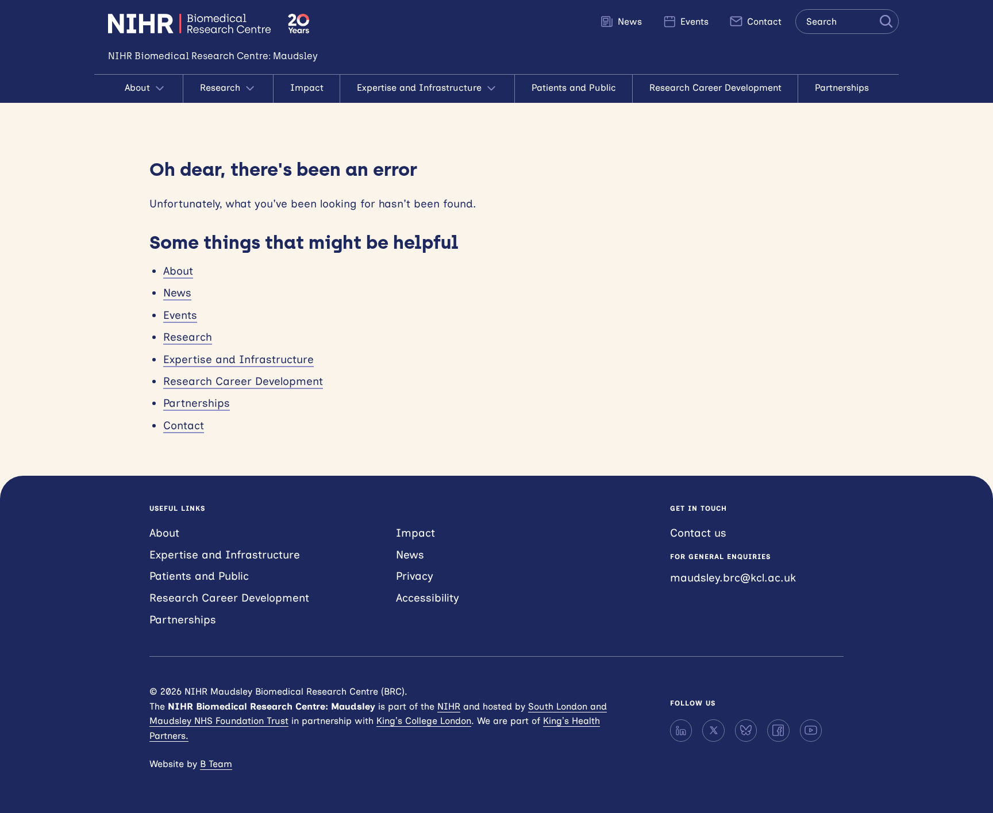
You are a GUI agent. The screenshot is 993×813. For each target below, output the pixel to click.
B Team (216, 763)
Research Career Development (715, 87)
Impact (307, 87)
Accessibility (427, 597)
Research (221, 87)
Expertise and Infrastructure (420, 87)
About (139, 87)
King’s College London (423, 720)
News (628, 21)
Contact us (698, 533)
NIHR (448, 706)
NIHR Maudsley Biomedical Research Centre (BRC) (191, 23)
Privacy (414, 576)
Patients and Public (574, 87)
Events (693, 21)
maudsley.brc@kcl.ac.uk (733, 577)
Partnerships (842, 87)
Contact (763, 21)
